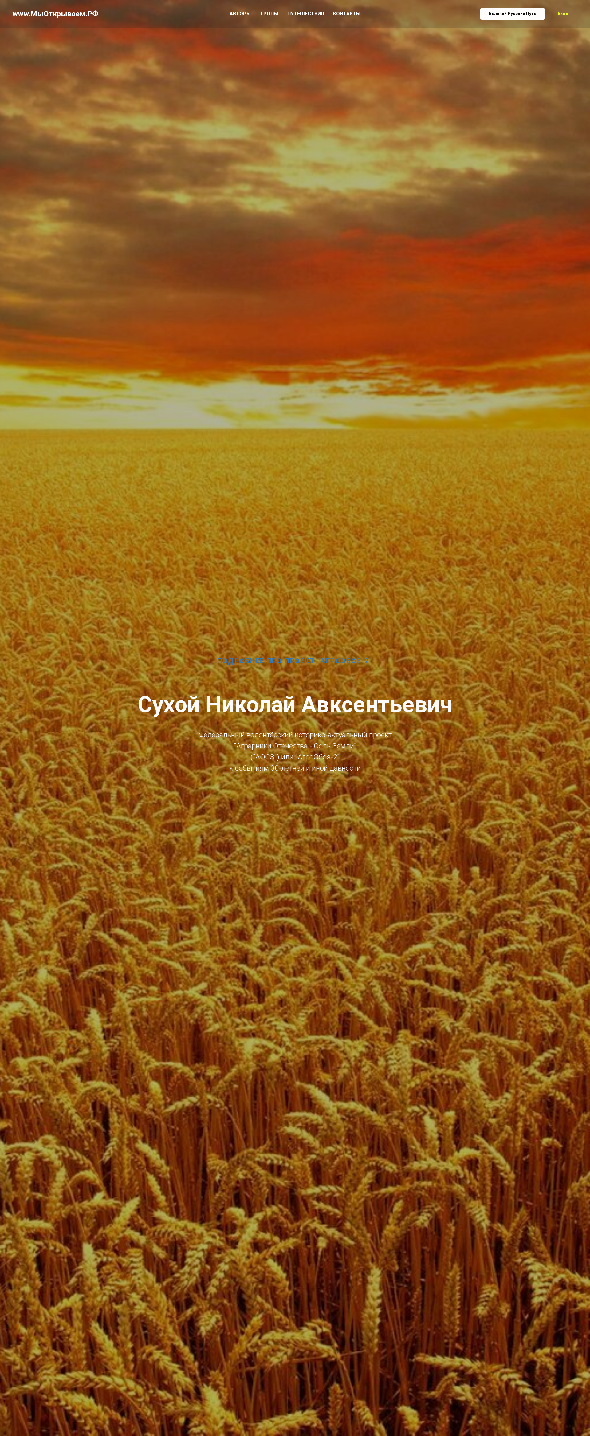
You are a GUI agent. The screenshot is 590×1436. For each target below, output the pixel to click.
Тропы (269, 14)
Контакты (346, 14)
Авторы (240, 14)
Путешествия (305, 14)
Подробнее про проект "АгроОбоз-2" (295, 661)
